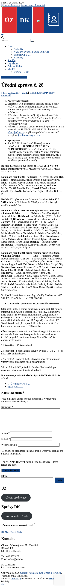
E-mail (5, 439)
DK (24, 20)
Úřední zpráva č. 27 (19, 383)
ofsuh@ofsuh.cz (16, 132)
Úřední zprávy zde (16, 497)
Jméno (5, 433)
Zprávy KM (15, 386)
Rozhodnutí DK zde (16, 516)
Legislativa (13, 63)
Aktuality (18, 49)
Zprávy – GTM (21, 71)
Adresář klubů (15, 66)
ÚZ (9, 20)
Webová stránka (9, 444)
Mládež (11, 69)
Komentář (7, 407)
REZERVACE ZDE (11, 531)
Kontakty (18, 57)
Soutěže (11, 60)
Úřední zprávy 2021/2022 (14, 77)
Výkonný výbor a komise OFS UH (31, 51)
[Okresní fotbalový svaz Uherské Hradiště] (2, 34)
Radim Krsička (37, 92)
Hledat (4, 476)
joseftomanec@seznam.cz (31, 135)
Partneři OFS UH (22, 54)
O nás (10, 46)
